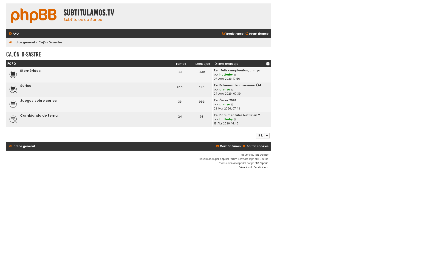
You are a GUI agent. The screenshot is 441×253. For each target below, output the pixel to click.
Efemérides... (31, 70)
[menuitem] (13, 34)
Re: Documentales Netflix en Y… (238, 115)
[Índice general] (33, 16)
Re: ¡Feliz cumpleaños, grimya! (237, 70)
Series (25, 85)
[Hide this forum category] (268, 64)
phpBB (223, 159)
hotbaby (226, 74)
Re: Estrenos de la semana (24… (238, 85)
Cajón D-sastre (23, 54)
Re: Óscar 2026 (225, 100)
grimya (224, 89)
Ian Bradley (262, 155)
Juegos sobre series (38, 100)
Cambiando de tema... (40, 115)
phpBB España (260, 163)
